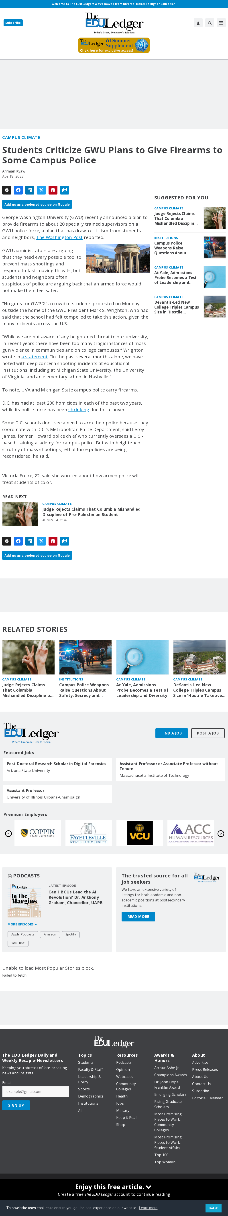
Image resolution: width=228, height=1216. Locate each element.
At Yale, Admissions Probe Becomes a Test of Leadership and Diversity (175, 277)
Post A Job (208, 733)
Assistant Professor (25, 790)
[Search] (209, 22)
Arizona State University (28, 770)
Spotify (70, 934)
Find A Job (171, 733)
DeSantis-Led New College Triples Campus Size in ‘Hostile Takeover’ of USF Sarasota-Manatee (176, 307)
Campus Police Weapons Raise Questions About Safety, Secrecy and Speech (173, 248)
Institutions (166, 238)
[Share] (18, 190)
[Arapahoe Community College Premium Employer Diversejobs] (190, 833)
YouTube (18, 943)
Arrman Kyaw (13, 171)
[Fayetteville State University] (88, 833)
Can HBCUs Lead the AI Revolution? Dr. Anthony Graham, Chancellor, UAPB (76, 897)
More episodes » (22, 924)
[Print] (6, 190)
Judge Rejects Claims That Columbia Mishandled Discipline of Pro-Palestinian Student (91, 512)
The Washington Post (59, 237)
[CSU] (37, 833)
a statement (34, 357)
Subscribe (13, 23)
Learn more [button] (148, 1208)
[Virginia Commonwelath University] (139, 833)
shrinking (78, 410)
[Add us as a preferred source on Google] (64, 190)
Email (6, 1082)
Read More (138, 916)
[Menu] (221, 22)
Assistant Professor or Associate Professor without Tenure (169, 766)
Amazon (50, 934)
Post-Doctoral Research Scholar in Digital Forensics (56, 763)
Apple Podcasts (23, 934)
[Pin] (53, 190)
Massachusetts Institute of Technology (154, 775)
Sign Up (16, 1105)
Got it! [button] (214, 1208)
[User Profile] (198, 22)
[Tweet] (41, 190)
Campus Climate (21, 137)
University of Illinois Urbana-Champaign (43, 797)
